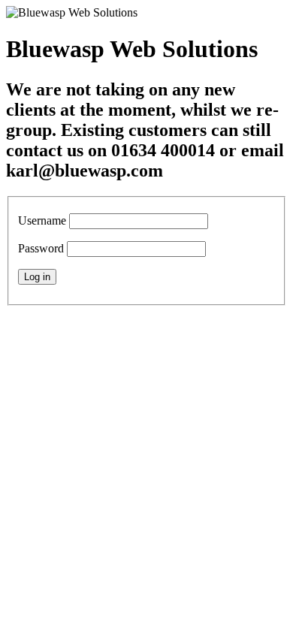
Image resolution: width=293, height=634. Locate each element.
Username (42, 220)
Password (41, 248)
